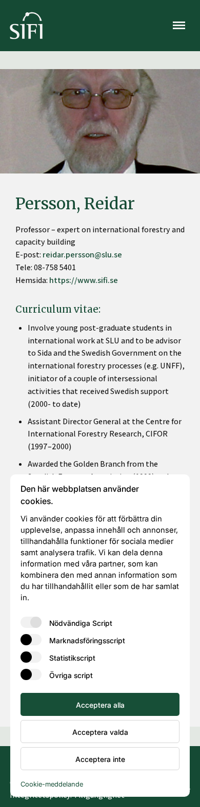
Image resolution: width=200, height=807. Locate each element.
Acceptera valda (100, 732)
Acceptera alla (100, 705)
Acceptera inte (100, 759)
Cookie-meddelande (52, 783)
